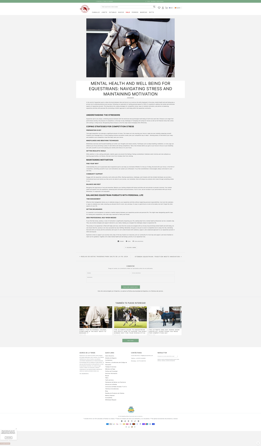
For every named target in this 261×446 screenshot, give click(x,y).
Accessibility (108, 397)
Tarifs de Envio (109, 380)
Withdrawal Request (110, 399)
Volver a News (131, 247)
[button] (178, 8)
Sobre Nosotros (109, 355)
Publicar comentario (130, 287)
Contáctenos (108, 360)
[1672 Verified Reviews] (130, 412)
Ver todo (130, 340)
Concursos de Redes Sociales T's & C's (116, 386)
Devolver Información (111, 373)
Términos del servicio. (157, 291)
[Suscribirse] (177, 356)
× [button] (16, 428)
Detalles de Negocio (110, 358)
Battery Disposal (109, 395)
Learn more (8, 437)
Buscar (107, 375)
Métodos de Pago (110, 369)
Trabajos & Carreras (110, 366)
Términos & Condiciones (112, 388)
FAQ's (106, 377)
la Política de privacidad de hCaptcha (137, 291)
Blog (106, 391)
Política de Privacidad (111, 371)
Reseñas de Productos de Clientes (114, 393)
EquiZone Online (125, 416)
